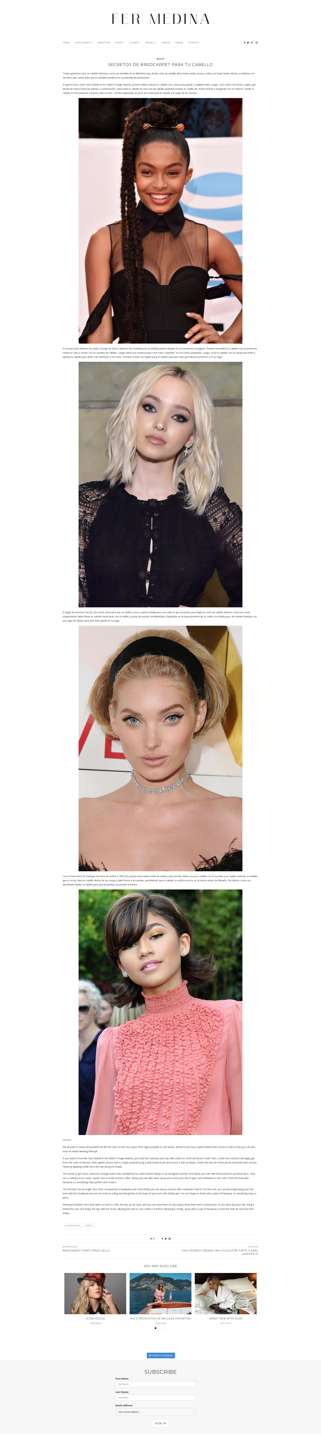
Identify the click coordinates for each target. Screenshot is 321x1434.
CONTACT (193, 42)
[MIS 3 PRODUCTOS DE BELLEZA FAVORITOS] (160, 1293)
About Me (103, 42)
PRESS (179, 42)
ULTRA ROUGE (95, 1318)
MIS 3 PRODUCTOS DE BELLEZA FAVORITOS (160, 1318)
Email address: (124, 1405)
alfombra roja (72, 1225)
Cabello (89, 1225)
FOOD (118, 42)
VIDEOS (166, 42)
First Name (122, 1378)
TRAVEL (149, 42)
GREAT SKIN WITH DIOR (225, 1318)
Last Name (122, 1392)
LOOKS (134, 42)
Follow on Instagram (162, 1355)
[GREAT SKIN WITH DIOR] (226, 1293)
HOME (66, 42)
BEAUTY (160, 59)
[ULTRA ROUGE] (95, 1293)
